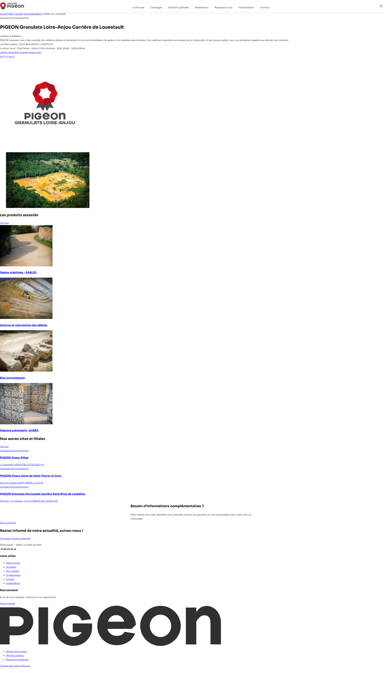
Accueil (4, 14)
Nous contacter (8, 522)
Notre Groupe (15, 14)
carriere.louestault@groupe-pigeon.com (20, 52)
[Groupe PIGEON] (12, 6)
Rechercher (381, 6)
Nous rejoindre (7, 603)
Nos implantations (32, 14)
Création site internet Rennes (15, 666)
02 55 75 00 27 (7, 56)
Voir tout (4, 223)
